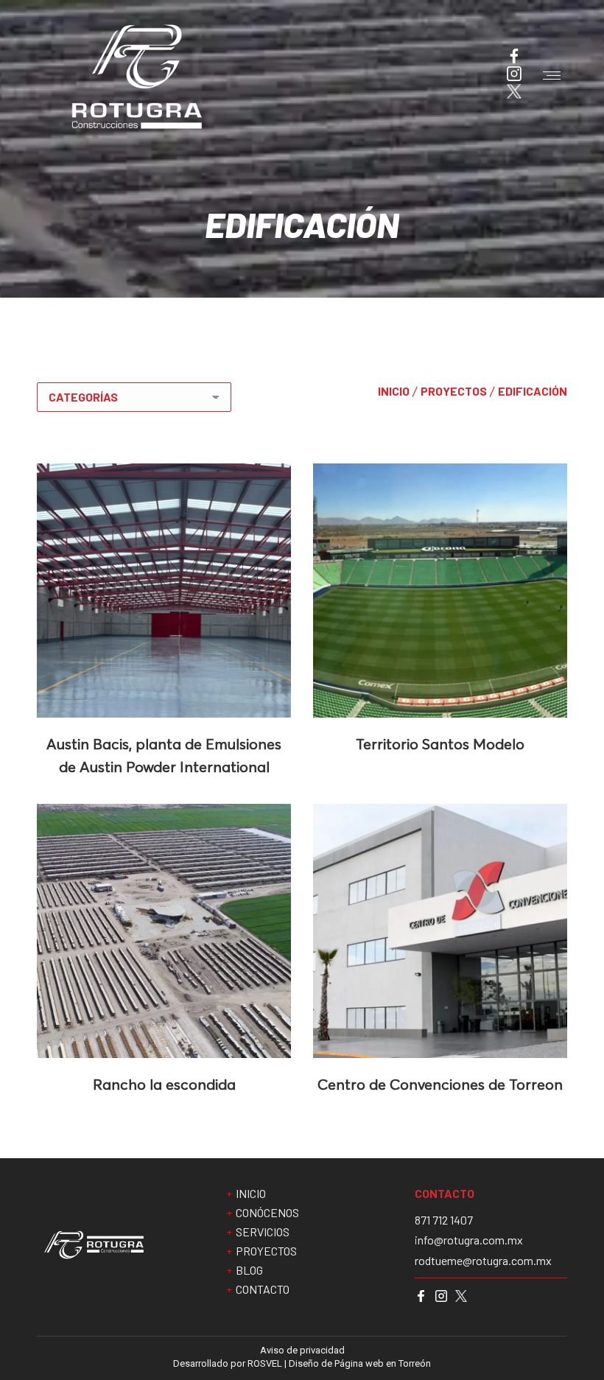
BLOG (249, 1270)
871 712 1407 (444, 1220)
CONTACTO (262, 1289)
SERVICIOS (262, 1232)
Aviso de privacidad (302, 1350)
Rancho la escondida (164, 1084)
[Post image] (164, 590)
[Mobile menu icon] (551, 75)
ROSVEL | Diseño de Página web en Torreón (339, 1363)
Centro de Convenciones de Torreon (440, 1084)
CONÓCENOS (267, 1213)
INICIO (394, 391)
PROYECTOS (454, 391)
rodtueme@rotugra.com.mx (483, 1261)
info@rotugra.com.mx (469, 1240)
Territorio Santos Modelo (440, 744)
